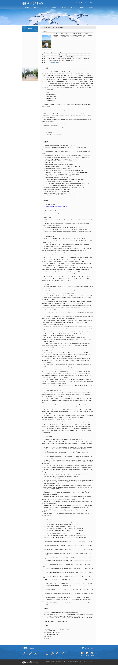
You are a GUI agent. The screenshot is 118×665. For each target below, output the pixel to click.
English (85, 2)
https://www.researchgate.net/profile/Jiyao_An (52, 213)
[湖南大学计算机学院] (33, 5)
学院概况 (27, 7)
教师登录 (81, 2)
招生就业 (64, 7)
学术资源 (91, 7)
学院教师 (57, 62)
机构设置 (36, 7)
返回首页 (90, 2)
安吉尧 (61, 27)
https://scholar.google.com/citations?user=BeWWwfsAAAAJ (55, 206)
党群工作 (82, 7)
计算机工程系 (52, 62)
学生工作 (73, 7)
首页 (49, 27)
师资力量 (57, 27)
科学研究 (54, 7)
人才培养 (45, 7)
